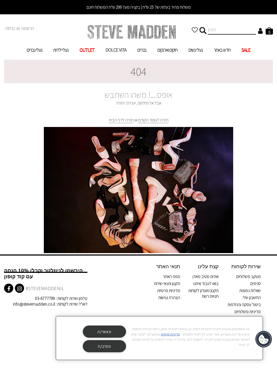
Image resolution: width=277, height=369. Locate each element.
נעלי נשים (196, 50)
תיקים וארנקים (167, 50)
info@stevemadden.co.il (34, 304)
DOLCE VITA (115, 50)
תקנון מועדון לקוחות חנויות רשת (203, 293)
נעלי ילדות (60, 50)
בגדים (141, 50)
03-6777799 (45, 298)
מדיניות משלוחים (248, 311)
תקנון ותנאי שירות (167, 283)
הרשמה (27, 28)
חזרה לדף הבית (121, 120)
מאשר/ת (104, 331)
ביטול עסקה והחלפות (244, 304)
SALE (246, 50)
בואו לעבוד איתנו (206, 283)
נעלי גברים (34, 50)
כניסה (10, 28)
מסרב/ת (104, 346)
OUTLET (87, 50)
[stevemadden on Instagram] (19, 288)
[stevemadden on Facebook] (8, 288)
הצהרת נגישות (169, 297)
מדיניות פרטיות (168, 290)
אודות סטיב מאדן (206, 276)
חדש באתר (222, 50)
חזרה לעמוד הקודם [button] (153, 120)
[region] (159, 338)
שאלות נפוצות (250, 290)
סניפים (255, 283)
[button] (264, 339)
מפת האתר (171, 276)
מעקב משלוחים (248, 276)
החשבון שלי (252, 297)
